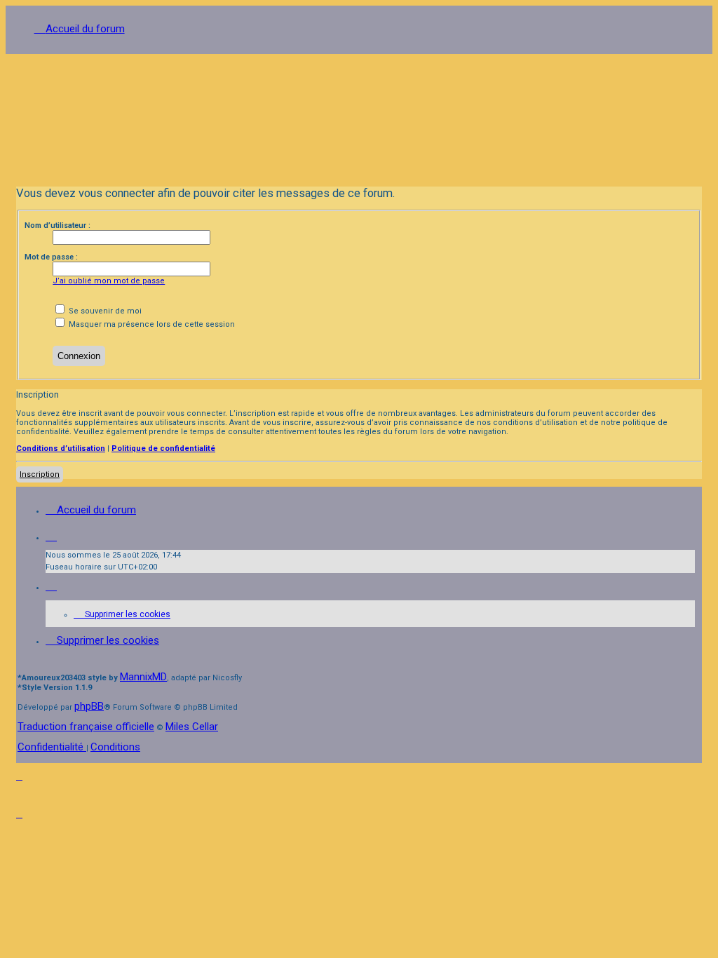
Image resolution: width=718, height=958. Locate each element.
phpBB (89, 706)
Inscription (40, 474)
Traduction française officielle (86, 726)
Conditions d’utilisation (60, 448)
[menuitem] (122, 614)
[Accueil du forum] (359, 115)
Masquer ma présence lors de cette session (151, 324)
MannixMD (143, 676)
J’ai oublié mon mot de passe (109, 280)
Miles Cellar (191, 726)
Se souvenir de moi (104, 311)
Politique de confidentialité (163, 448)
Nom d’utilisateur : (57, 225)
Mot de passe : (51, 257)
